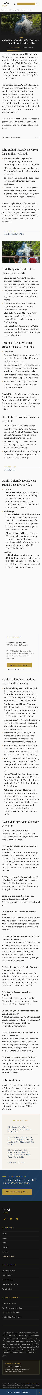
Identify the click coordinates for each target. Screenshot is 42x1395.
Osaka (20, 1238)
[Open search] (15, 4)
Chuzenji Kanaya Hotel (17, 533)
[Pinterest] (10, 1219)
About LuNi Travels (20, 1303)
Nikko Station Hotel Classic (19, 555)
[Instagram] (4, 1219)
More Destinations (20, 1256)
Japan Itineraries (20, 1280)
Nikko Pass (28, 400)
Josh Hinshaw (14, 47)
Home (3, 10)
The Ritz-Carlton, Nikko (17, 492)
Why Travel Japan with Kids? (20, 1308)
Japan (9, 10)
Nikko (16, 10)
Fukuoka (20, 1247)
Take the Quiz (20, 1289)
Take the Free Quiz (17, 1192)
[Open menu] (37, 4)
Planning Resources (20, 1271)
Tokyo (20, 1234)
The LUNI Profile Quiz (26, 4)
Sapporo (20, 1252)
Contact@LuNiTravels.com (20, 1317)
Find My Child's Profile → (19, 665)
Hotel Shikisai (12, 514)
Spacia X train (8, 397)
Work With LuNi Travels (20, 1312)
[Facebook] (16, 1219)
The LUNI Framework (20, 1284)
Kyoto (20, 1243)
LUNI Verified (20, 1275)
